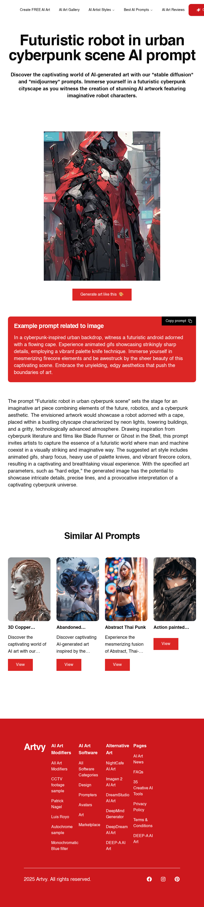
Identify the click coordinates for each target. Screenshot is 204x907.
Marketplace (89, 825)
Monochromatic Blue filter (64, 846)
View (20, 665)
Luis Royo (60, 817)
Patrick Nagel (57, 804)
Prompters (88, 795)
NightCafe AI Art (115, 766)
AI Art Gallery (69, 10)
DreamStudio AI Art (117, 798)
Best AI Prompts (136, 10)
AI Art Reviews (173, 10)
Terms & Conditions (143, 823)
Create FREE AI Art (35, 10)
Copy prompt (176, 321)
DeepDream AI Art (117, 830)
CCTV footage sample (57, 785)
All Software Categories (88, 769)
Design (85, 785)
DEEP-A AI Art (115, 846)
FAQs (138, 772)
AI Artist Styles (100, 10)
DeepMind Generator (115, 814)
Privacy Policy (140, 807)
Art (81, 815)
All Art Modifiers (59, 766)
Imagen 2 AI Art (114, 782)
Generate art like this (102, 295)
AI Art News (138, 759)
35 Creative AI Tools (143, 788)
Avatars (85, 805)
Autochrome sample (62, 830)
